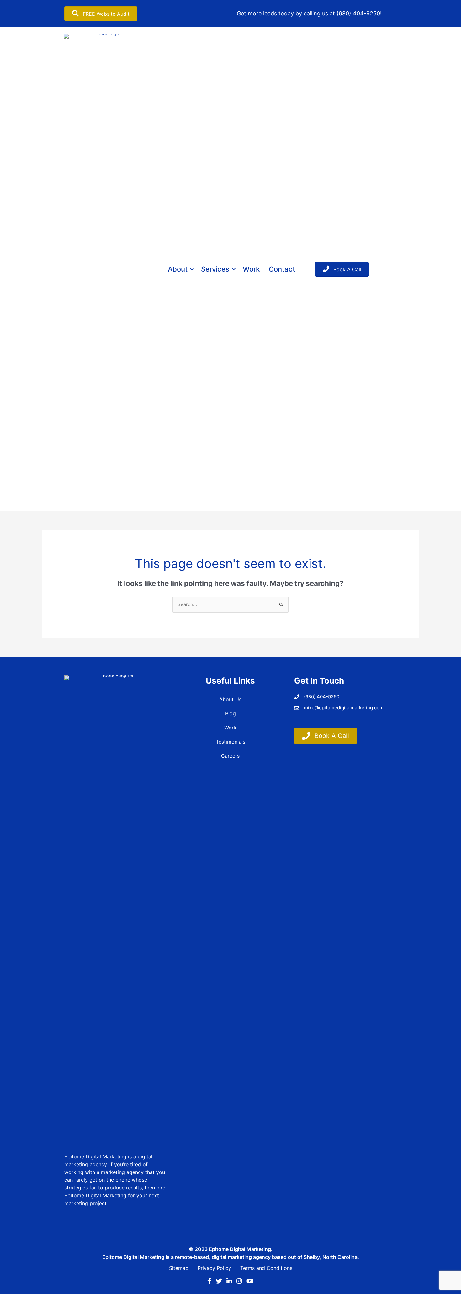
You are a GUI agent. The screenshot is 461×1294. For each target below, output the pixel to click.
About (178, 269)
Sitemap (178, 1268)
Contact (282, 269)
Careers (230, 756)
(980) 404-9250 (358, 13)
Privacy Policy (214, 1268)
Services (215, 269)
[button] (192, 269)
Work (251, 269)
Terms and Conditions (266, 1268)
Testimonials (230, 742)
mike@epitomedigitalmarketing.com (344, 708)
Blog (230, 713)
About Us (230, 699)
